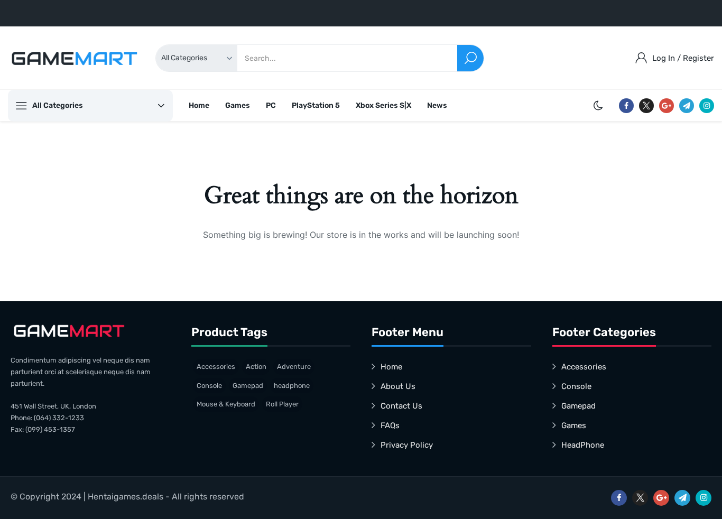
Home (199, 105)
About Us (398, 386)
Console (209, 386)
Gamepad (248, 386)
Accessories (216, 366)
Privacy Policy (407, 445)
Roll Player (282, 404)
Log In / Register (683, 58)
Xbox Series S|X (383, 105)
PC (271, 105)
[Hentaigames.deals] (74, 58)
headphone (292, 386)
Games (237, 105)
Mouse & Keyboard (226, 404)
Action (256, 366)
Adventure (294, 366)
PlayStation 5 (316, 105)
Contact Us (401, 406)
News (437, 105)
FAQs (390, 425)
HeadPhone (582, 445)
